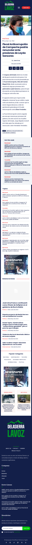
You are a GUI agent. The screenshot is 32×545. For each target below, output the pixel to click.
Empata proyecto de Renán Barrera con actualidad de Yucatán (15, 315)
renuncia (13, 132)
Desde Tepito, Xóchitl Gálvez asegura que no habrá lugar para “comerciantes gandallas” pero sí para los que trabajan (14, 325)
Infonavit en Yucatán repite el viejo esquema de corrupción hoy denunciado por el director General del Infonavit (17, 164)
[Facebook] (10, 68)
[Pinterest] (18, 68)
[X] (14, 68)
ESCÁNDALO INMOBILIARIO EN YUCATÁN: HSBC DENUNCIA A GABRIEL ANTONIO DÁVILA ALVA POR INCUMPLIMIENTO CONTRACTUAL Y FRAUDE (15, 242)
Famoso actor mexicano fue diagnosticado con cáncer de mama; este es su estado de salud (17, 180)
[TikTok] (14, 542)
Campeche (9, 130)
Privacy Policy (17, 532)
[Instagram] (10, 542)
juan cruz (17, 60)
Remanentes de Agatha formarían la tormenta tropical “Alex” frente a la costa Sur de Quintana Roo (8, 408)
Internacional (6, 347)
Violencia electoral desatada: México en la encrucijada (16, 335)
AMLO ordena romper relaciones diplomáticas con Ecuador (14, 343)
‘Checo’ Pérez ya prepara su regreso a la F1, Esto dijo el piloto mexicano (15, 250)
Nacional (8, 143)
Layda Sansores (6, 132)
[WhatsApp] (21, 68)
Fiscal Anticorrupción (17, 130)
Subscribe (26, 528)
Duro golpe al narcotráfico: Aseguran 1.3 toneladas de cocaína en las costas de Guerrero (17, 155)
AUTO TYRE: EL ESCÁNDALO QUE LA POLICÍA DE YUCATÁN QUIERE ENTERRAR (17, 172)
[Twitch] (18, 542)
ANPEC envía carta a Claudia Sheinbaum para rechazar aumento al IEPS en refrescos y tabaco (17, 146)
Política (5, 38)
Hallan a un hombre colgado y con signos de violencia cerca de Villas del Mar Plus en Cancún (23, 407)
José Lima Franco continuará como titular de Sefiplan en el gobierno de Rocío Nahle (14, 305)
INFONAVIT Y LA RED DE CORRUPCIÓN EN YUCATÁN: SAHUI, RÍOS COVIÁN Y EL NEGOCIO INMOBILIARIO (15, 234)
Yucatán (7, 160)
